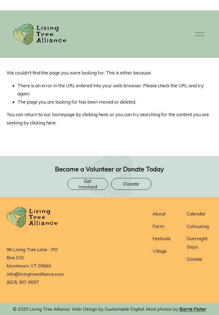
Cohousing (198, 226)
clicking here (95, 114)
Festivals (161, 238)
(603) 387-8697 (23, 282)
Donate (131, 184)
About (159, 213)
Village (159, 251)
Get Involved (88, 184)
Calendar (196, 213)
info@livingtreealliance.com (35, 274)
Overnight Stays (197, 243)
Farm (158, 226)
